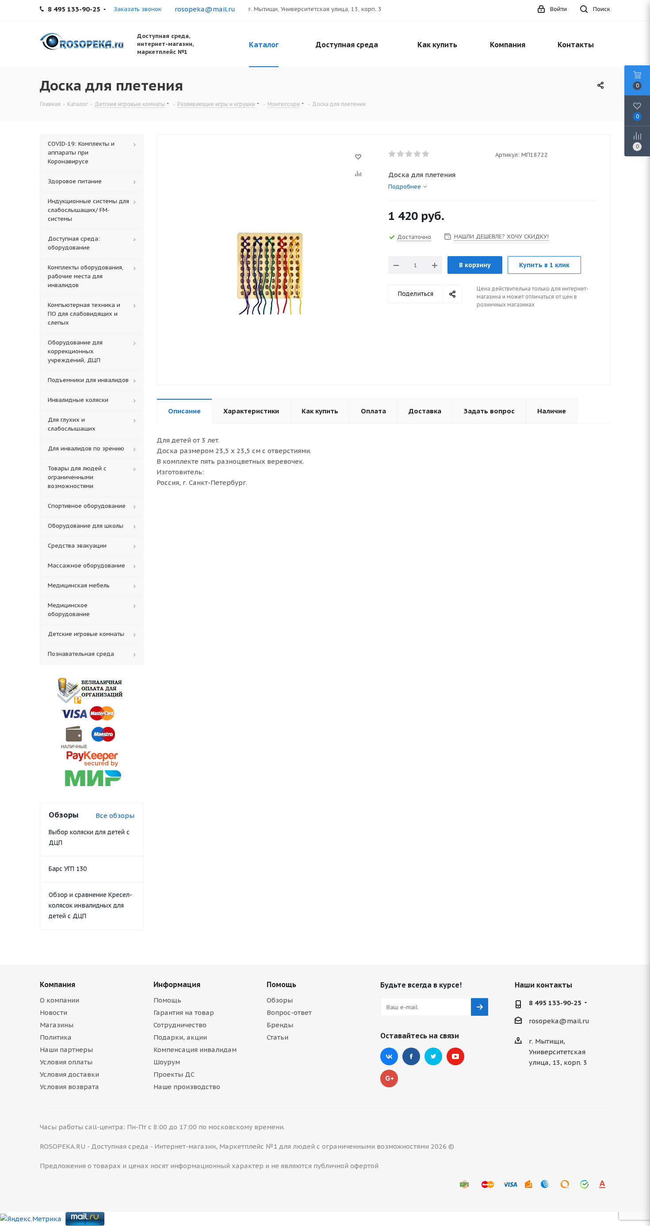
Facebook (411, 1056)
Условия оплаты (66, 1062)
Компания (57, 984)
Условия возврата (69, 1086)
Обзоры (280, 1000)
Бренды (280, 1025)
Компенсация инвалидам (195, 1049)
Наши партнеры (66, 1049)
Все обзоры (115, 815)
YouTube (455, 1056)
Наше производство (186, 1086)
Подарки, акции (180, 1037)
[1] (392, 154)
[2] (401, 154)
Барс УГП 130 (68, 869)
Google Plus (389, 1078)
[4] (417, 154)
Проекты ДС (174, 1074)
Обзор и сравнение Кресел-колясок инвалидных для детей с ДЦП (90, 905)
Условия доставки (69, 1074)
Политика (56, 1037)
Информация (176, 984)
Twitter (433, 1056)
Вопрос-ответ (289, 1012)
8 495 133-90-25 (555, 1003)
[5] (426, 154)
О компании (59, 1000)
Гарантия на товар (183, 1012)
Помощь (167, 1000)
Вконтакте (389, 1056)
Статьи (277, 1037)
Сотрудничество (179, 1025)
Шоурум (166, 1062)
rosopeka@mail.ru (205, 9)
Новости (53, 1012)
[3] (409, 154)
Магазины (56, 1025)
